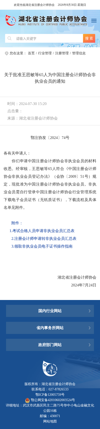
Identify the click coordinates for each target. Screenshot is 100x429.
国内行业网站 (50, 311)
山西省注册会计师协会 (50, 303)
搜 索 (89, 38)
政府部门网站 (50, 345)
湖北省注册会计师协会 (50, 22)
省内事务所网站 (50, 328)
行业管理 (45, 53)
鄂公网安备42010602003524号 (52, 400)
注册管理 (62, 53)
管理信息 (79, 53)
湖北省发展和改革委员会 (50, 318)
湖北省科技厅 (50, 337)
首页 (31, 53)
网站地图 (50, 421)
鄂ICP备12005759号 (50, 395)
